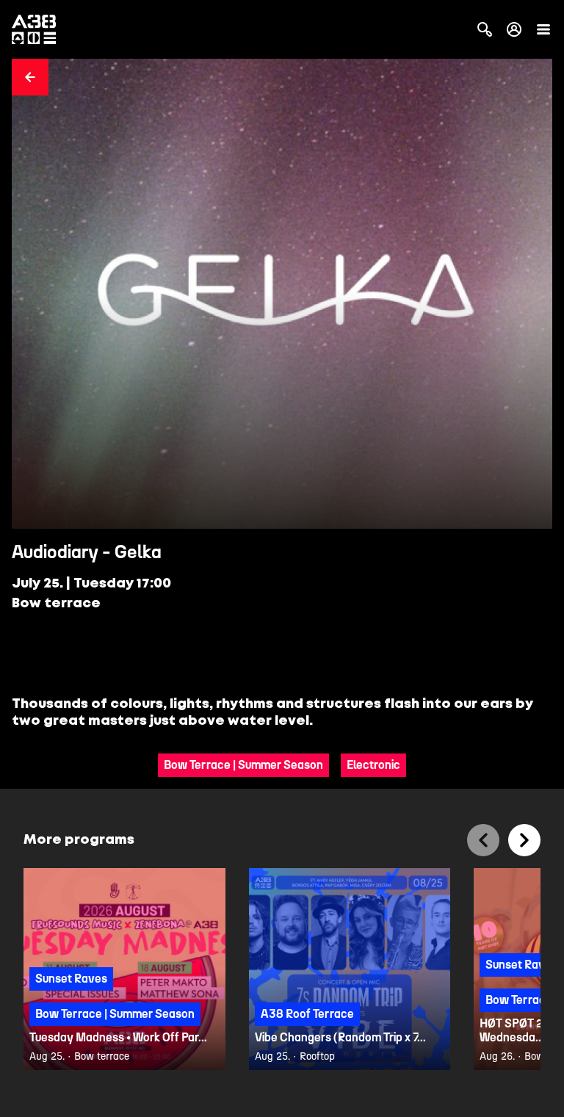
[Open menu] (543, 29)
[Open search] (485, 29)
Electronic (373, 765)
